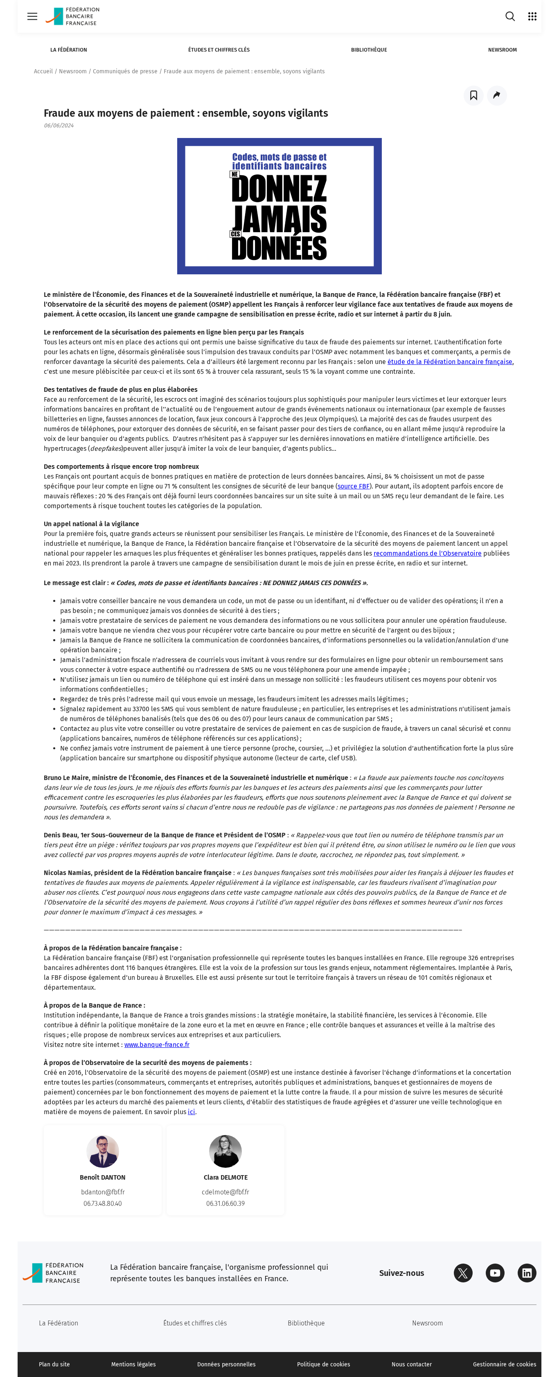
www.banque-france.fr (156, 1045)
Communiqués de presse (125, 71)
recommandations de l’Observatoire (428, 553)
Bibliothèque (369, 50)
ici (191, 1112)
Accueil (43, 71)
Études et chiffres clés (219, 50)
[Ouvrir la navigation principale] (32, 16)
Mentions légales (133, 1364)
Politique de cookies (323, 1364)
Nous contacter (412, 1364)
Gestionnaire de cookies (504, 1364)
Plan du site (54, 1364)
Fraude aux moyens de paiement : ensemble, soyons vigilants (244, 71)
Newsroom (502, 50)
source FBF (354, 486)
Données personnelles (226, 1364)
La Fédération (68, 50)
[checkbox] (474, 96)
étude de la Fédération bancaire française (450, 362)
